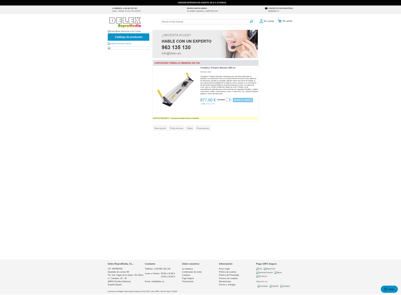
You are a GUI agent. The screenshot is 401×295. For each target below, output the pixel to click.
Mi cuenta (269, 21)
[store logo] (125, 23)
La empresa (187, 269)
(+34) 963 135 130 (162, 269)
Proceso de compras (228, 278)
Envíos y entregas (227, 284)
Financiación (203, 128)
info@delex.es (273, 11)
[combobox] (208, 21)
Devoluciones (225, 281)
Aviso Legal (224, 269)
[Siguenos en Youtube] (285, 286)
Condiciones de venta (192, 272)
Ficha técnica (176, 128)
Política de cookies (227, 272)
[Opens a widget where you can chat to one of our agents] (389, 289)
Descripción (160, 128)
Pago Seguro (188, 278)
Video (190, 128)
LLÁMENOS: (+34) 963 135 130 (124, 8)
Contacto (186, 275)
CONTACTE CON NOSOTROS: (280, 8)
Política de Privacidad (229, 275)
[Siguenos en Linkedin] (274, 286)
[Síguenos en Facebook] (263, 286)
